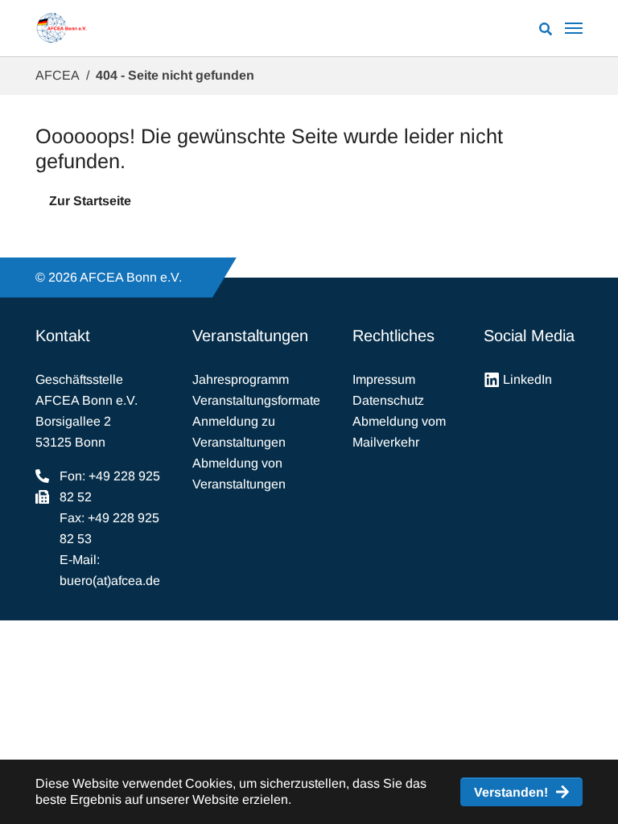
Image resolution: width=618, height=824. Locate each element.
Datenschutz (388, 400)
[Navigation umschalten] (574, 28)
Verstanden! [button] (511, 792)
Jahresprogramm (240, 379)
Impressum (383, 379)
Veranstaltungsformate (256, 400)
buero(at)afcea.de (110, 580)
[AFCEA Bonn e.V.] (61, 28)
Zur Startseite (90, 201)
